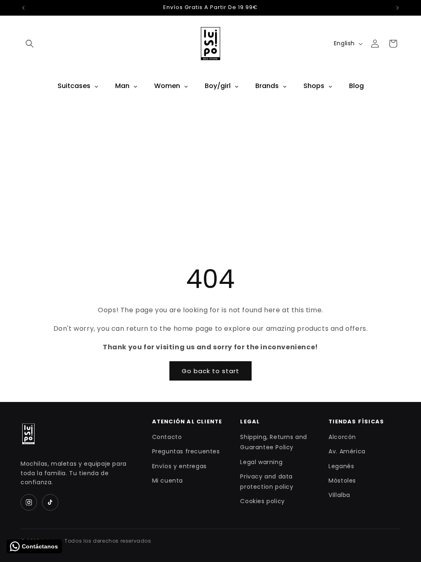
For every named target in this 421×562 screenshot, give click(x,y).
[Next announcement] (398, 8)
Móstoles (342, 480)
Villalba (339, 495)
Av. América (346, 451)
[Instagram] (29, 502)
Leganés (341, 466)
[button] (30, 44)
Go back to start (210, 371)
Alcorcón (342, 437)
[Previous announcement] (23, 8)
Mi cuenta (167, 480)
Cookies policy (262, 501)
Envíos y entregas (179, 466)
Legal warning (261, 462)
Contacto (167, 437)
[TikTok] (50, 502)
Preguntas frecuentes (186, 451)
